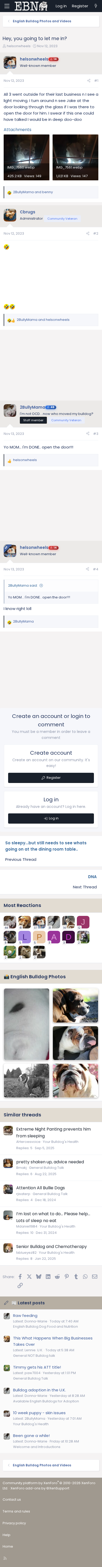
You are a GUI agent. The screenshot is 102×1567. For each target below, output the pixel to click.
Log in (54, 818)
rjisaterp (23, 1193)
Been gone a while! (31, 1435)
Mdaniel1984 (26, 1226)
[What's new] (96, 6)
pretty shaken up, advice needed (50, 1162)
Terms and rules (16, 1511)
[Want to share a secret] (26, 1024)
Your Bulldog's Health (60, 1141)
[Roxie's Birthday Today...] (75, 1005)
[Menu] (7, 6)
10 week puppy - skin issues (39, 1412)
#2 (95, 233)
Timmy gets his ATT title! (37, 1367)
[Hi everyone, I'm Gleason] (75, 1043)
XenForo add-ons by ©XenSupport (39, 1488)
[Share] (88, 80)
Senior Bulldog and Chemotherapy (51, 1247)
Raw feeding (25, 1315)
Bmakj (21, 1167)
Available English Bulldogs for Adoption (46, 1401)
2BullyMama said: (23, 585)
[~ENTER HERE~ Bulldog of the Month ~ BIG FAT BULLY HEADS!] (75, 1080)
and (33, 192)
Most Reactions (22, 905)
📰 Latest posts (28, 1303)
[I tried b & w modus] (26, 1080)
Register (54, 777)
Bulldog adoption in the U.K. (39, 1390)
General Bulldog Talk (46, 1167)
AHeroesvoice (28, 1141)
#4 (95, 569)
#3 (95, 433)
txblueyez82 (26, 1252)
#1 (96, 80)
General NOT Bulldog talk (34, 1355)
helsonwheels (19, 46)
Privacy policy (14, 1523)
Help (6, 1534)
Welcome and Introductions (36, 1446)
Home (8, 1546)
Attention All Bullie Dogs (40, 1188)
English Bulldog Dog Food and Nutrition (45, 1326)
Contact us (12, 1499)
